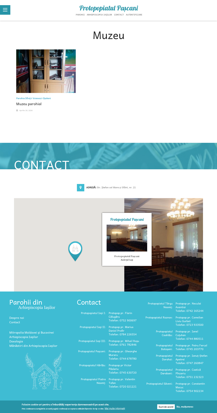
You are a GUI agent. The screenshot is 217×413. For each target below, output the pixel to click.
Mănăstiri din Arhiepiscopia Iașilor (33, 345)
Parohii (80, 14)
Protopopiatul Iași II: (93, 327)
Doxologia (16, 341)
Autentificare (134, 14)
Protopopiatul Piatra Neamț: (93, 381)
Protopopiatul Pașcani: (92, 351)
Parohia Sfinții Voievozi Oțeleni (33, 98)
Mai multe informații (115, 408)
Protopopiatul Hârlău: (92, 365)
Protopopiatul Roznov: (159, 317)
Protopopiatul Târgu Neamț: (160, 305)
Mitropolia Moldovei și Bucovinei (31, 332)
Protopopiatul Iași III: (92, 341)
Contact (119, 14)
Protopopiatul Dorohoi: (164, 357)
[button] (75, 251)
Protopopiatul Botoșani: (164, 347)
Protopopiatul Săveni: (159, 383)
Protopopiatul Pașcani (108, 8)
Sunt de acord (166, 406)
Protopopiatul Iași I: (93, 313)
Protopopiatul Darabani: (164, 371)
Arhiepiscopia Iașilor (99, 14)
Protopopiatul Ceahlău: (164, 333)
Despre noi (16, 317)
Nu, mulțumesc (185, 406)
